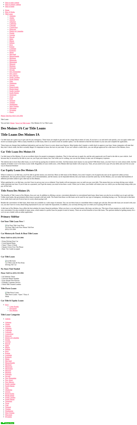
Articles (7, 319)
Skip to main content (12, 3)
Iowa (7, 305)
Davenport (13, 308)
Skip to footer (9, 6)
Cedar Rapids (14, 306)
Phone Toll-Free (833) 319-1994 (12, 116)
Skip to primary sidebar (13, 4)
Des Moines (13, 310)
